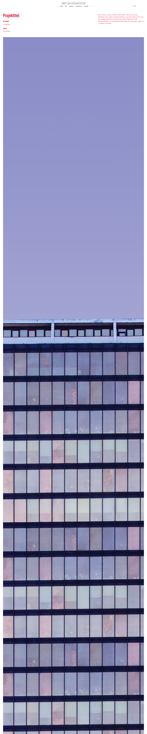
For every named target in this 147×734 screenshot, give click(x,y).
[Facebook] (135, 6)
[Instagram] (133, 6)
